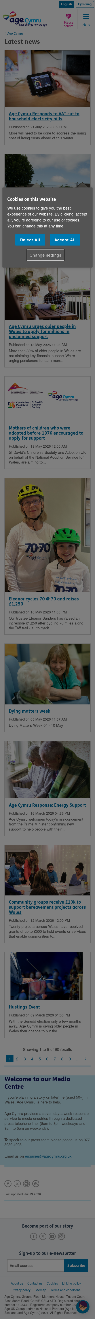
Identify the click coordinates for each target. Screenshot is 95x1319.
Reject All (30, 240)
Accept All (65, 240)
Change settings (45, 255)
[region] (47, 227)
